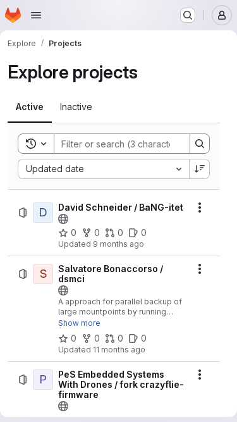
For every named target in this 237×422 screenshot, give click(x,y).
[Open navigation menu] (36, 15)
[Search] (200, 143)
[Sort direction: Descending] (200, 169)
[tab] (30, 107)
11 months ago (119, 349)
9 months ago (118, 244)
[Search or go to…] (187, 15)
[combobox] (103, 169)
